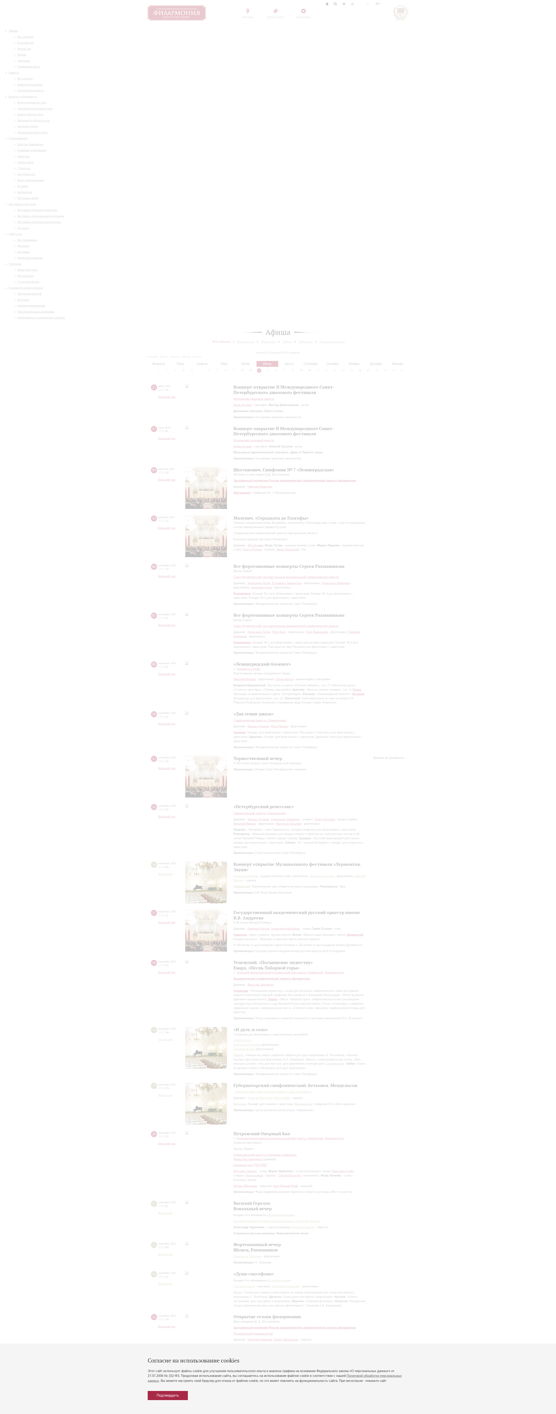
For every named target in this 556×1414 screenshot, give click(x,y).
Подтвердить (168, 1395)
